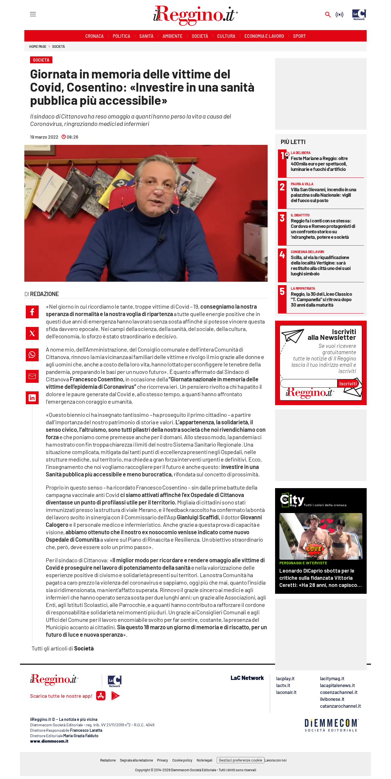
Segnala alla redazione (136, 760)
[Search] (328, 15)
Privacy (162, 760)
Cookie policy (182, 760)
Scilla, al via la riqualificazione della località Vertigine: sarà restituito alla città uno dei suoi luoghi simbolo (320, 265)
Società (58, 46)
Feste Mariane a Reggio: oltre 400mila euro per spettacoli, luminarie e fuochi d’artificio (319, 163)
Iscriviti (348, 383)
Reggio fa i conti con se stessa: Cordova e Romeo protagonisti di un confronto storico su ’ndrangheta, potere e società (323, 229)
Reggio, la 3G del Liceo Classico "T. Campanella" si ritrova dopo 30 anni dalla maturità (321, 299)
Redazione (108, 760)
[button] (32, 312)
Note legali (204, 760)
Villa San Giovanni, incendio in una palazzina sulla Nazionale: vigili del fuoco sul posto (323, 194)
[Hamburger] (27, 14)
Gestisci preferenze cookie (240, 760)
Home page (37, 46)
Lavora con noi (275, 760)
